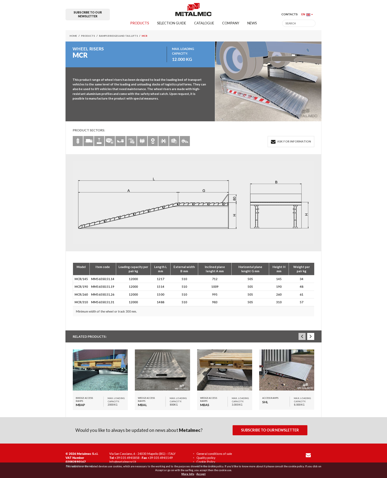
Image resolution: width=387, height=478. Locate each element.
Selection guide (171, 23)
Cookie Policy (206, 461)
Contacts (289, 14)
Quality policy (206, 457)
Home (73, 35)
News (252, 23)
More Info (187, 474)
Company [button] (230, 23)
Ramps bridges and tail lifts (118, 35)
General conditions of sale (214, 453)
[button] (307, 14)
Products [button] (139, 23)
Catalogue (204, 23)
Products (88, 35)
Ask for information (294, 141)
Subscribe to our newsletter (88, 14)
